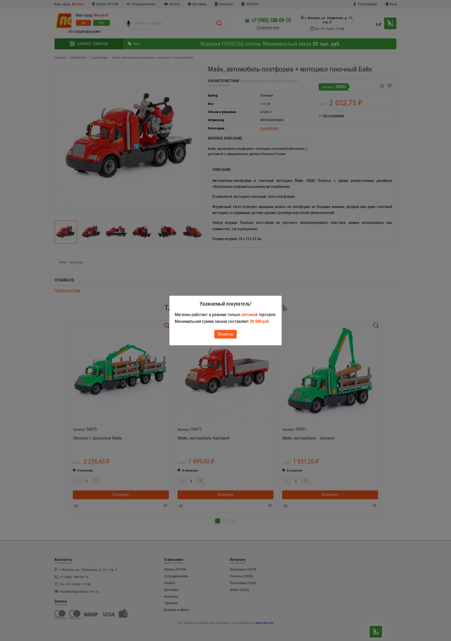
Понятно (225, 334)
